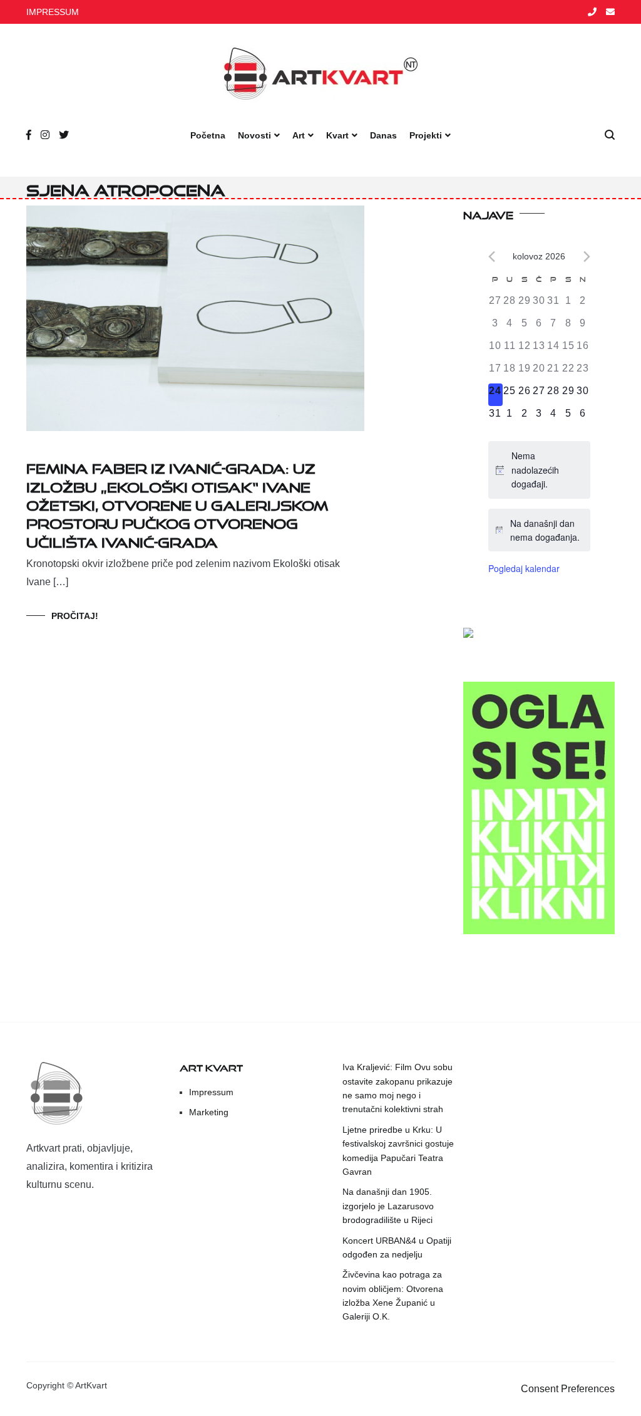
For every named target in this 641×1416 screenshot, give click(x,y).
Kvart (337, 135)
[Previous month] (491, 257)
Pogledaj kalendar (524, 568)
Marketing (208, 1112)
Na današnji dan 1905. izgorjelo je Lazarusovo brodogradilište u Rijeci (388, 1206)
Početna (207, 135)
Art (298, 135)
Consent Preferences (568, 1388)
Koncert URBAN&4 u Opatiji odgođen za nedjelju (396, 1247)
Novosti (254, 135)
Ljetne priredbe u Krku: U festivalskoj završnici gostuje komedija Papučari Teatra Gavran (398, 1151)
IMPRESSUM (52, 12)
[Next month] (586, 257)
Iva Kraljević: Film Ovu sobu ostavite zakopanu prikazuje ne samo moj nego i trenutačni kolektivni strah (397, 1088)
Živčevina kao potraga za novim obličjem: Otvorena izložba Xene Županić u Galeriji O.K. (392, 1295)
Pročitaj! (74, 616)
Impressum (211, 1092)
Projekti (425, 135)
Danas (383, 135)
